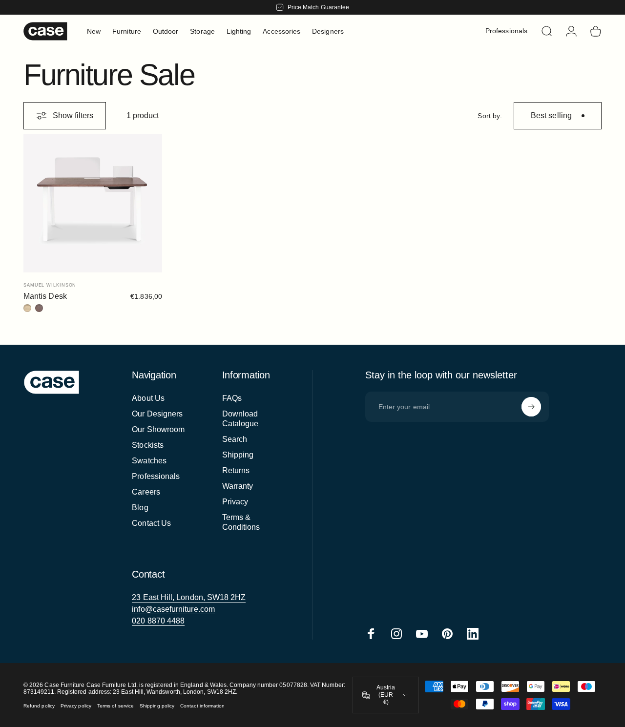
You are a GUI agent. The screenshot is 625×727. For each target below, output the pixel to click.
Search (234, 439)
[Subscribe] (531, 406)
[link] (189, 597)
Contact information (202, 705)
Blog (140, 507)
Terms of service (115, 705)
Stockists (148, 445)
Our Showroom (158, 429)
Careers (146, 492)
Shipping (238, 455)
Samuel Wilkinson (49, 285)
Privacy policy (76, 705)
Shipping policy (157, 705)
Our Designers (157, 414)
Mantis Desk (45, 296)
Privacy (235, 502)
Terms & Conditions (241, 522)
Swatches (149, 461)
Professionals (156, 476)
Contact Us (151, 523)
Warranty (237, 486)
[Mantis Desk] (92, 203)
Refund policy (39, 705)
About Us (148, 398)
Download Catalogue (240, 419)
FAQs (232, 398)
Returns (236, 470)
